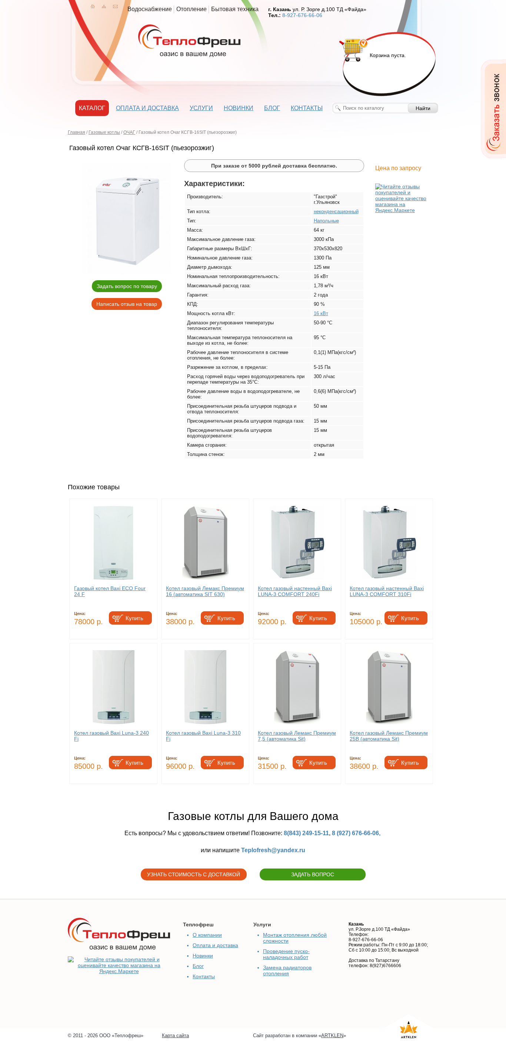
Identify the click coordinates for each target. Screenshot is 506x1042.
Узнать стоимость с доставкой (193, 874)
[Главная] (93, 6)
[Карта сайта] (104, 6)
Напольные (326, 221)
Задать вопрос (312, 874)
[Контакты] (115, 6)
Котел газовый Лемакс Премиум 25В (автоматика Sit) (389, 736)
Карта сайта (175, 1035)
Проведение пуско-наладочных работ (286, 954)
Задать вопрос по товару (127, 286)
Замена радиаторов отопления (287, 970)
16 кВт (321, 313)
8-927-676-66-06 (302, 15)
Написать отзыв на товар (126, 304)
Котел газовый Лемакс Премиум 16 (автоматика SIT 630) (205, 591)
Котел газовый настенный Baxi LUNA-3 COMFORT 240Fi (295, 591)
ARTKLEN (332, 1035)
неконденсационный (336, 211)
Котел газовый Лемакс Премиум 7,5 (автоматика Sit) (297, 736)
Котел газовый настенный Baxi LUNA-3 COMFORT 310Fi (387, 591)
